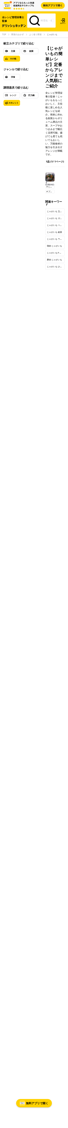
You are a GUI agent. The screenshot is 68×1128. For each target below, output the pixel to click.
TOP (4, 34)
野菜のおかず (17, 34)
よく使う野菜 (35, 34)
